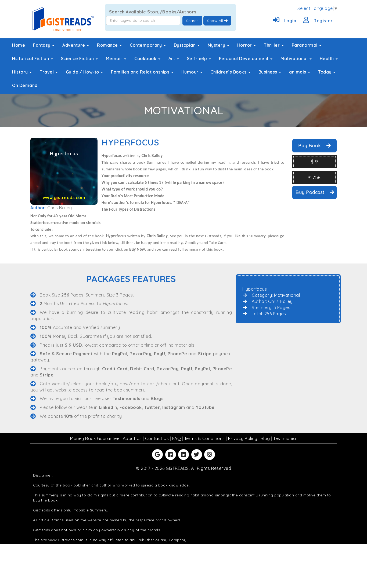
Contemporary (146, 45)
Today (325, 72)
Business (268, 72)
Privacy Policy (243, 438)
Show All (215, 20)
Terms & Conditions (205, 438)
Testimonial (285, 438)
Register (323, 20)
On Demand (25, 85)
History (20, 72)
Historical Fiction (31, 58)
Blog (266, 438)
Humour (190, 72)
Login (290, 20)
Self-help (197, 58)
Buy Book (310, 145)
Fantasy (42, 45)
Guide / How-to (83, 72)
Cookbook (146, 58)
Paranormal (305, 45)
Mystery (217, 45)
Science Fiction (78, 58)
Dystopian (185, 45)
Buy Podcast (311, 192)
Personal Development (244, 58)
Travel (47, 72)
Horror (245, 45)
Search (192, 20)
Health (327, 58)
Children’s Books (229, 72)
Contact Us (157, 438)
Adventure (74, 45)
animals (298, 72)
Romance (108, 45)
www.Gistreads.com (66, 540)
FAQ (177, 438)
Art (172, 58)
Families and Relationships (141, 72)
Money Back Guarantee (95, 438)
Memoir (115, 58)
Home (18, 45)
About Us (133, 438)
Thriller (272, 45)
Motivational (294, 58)
